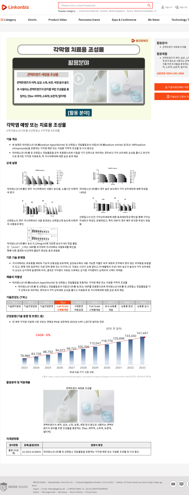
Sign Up (181, 7)
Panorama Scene (89, 19)
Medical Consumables (143, 10)
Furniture (104, 10)
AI (155, 10)
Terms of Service (76, 492)
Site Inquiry (62, 492)
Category (10, 19)
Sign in (166, 7)
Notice (36, 492)
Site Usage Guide (48, 492)
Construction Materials (89, 10)
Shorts (32, 19)
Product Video (57, 19)
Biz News (154, 19)
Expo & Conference (124, 19)
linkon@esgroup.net (56, 488)
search (149, 5)
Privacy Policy (91, 492)
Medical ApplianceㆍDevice (121, 10)
